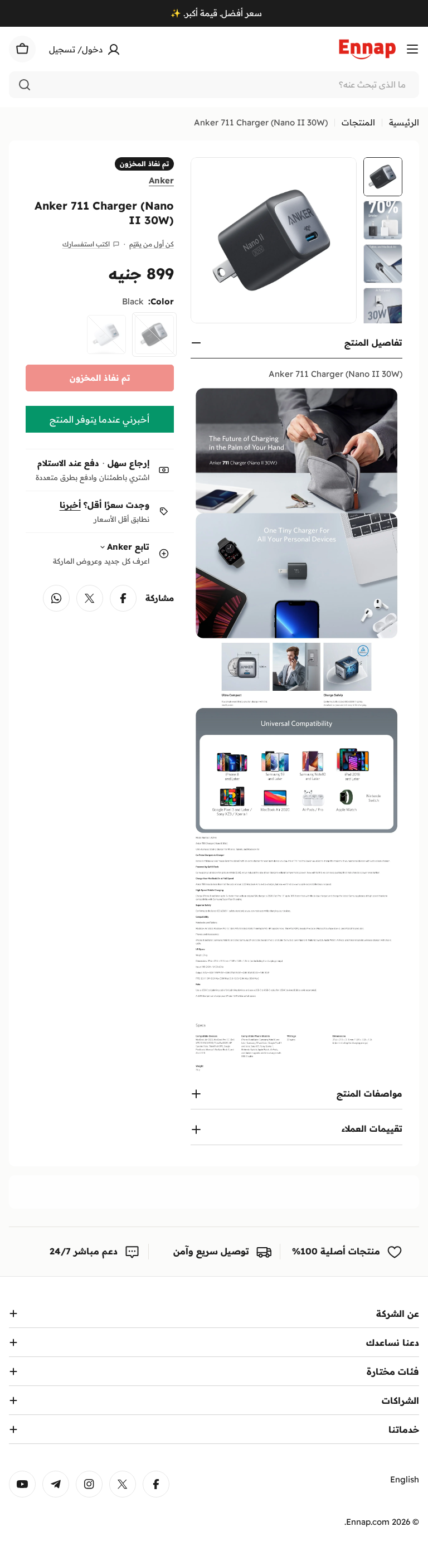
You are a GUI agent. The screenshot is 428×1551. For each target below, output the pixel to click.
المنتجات (358, 122)
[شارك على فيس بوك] (123, 598)
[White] (106, 334)
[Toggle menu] (412, 49)
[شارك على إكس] (89, 598)
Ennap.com (368, 1521)
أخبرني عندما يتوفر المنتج (99, 419)
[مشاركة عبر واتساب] (56, 598)
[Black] (154, 334)
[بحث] (24, 84)
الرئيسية (404, 122)
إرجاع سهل (128, 463)
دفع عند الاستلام (68, 463)
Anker (161, 180)
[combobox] (214, 84)
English (404, 1479)
